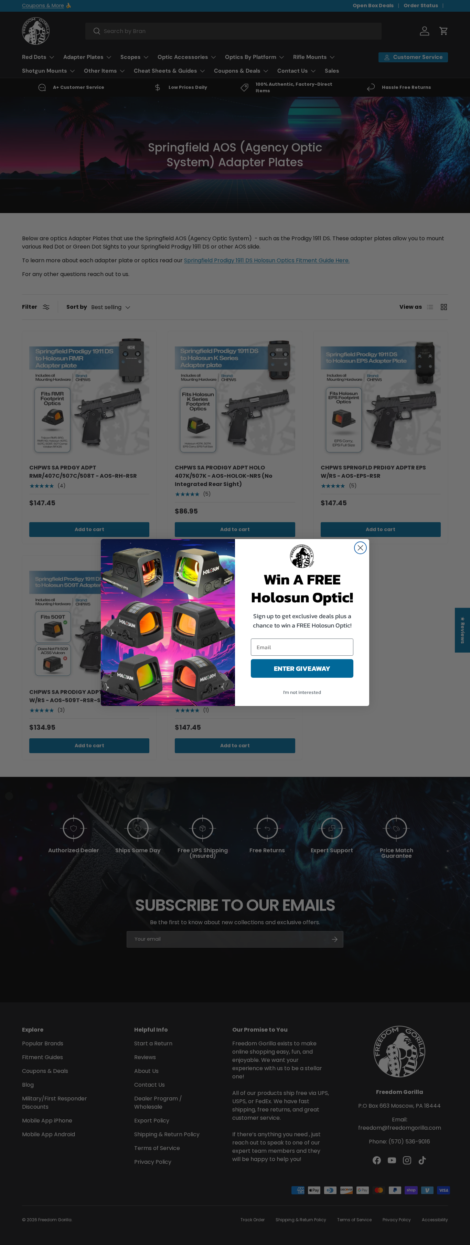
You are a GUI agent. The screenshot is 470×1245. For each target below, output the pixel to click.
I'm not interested (302, 692)
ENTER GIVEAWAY (302, 668)
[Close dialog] (360, 548)
